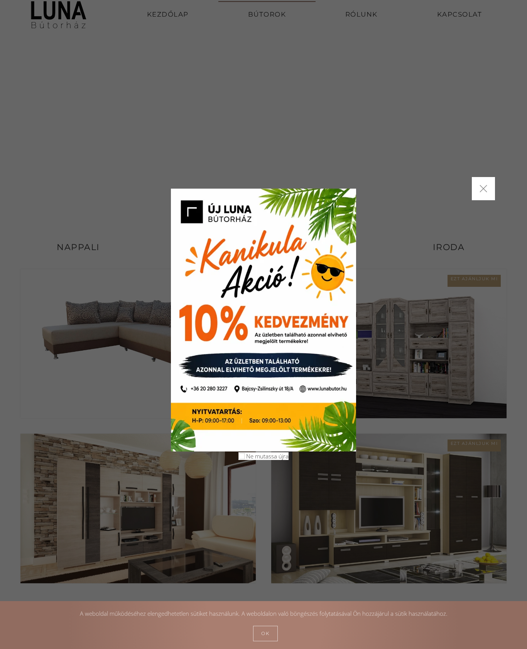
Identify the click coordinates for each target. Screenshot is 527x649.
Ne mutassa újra (267, 456)
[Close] (483, 188)
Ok (265, 633)
